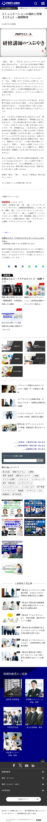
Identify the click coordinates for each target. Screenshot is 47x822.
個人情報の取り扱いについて (35, 811)
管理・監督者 (8, 476)
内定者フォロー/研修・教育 (12, 754)
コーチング (30, 491)
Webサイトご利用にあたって (12, 811)
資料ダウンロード (23, 476)
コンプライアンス (25, 483)
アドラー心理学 (9, 479)
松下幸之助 (17, 494)
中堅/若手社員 (12, 727)
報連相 (20, 491)
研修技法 (6, 494)
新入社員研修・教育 (34, 727)
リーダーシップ (38, 479)
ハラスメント (23, 479)
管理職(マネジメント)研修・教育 (34, 700)
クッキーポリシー (8, 813)
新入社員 (6, 472)
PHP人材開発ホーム (8, 8)
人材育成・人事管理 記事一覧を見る (31, 442)
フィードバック (9, 491)
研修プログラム (19, 472)
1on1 (40, 491)
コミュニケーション (11, 487)
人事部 (30, 472)
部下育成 (40, 487)
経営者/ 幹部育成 (12, 699)
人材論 (35, 476)
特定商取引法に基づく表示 (26, 813)
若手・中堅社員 (9, 483)
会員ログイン (23, 799)
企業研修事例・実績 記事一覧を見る (31, 446)
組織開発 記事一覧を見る (35, 449)
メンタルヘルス (28, 487)
